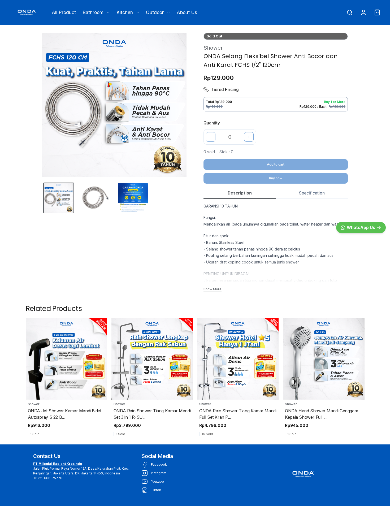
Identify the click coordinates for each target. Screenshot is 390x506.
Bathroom (93, 12)
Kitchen (124, 12)
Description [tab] (240, 193)
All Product (64, 12)
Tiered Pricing (225, 89)
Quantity (211, 123)
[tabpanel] (275, 247)
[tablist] (275, 193)
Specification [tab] (312, 193)
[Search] (349, 12)
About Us (187, 12)
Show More (212, 289)
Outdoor (155, 12)
